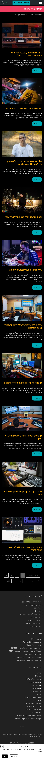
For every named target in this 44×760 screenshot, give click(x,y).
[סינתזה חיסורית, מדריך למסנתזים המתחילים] (22, 91)
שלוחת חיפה (36, 685)
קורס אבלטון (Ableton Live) (31, 642)
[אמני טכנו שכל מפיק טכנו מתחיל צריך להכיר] (22, 200)
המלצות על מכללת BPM (33, 703)
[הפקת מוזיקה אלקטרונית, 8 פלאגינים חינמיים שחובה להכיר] (22, 530)
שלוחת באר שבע (36, 691)
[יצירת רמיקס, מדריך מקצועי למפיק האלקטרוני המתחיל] (22, 474)
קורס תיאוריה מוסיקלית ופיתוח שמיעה (29, 660)
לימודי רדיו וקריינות (35, 617)
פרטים (37, 71)
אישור (5, 756)
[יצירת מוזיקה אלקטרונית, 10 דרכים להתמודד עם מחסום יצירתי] (22, 308)
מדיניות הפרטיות (12, 734)
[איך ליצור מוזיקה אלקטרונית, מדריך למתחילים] (22, 365)
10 (26, 581)
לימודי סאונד (37, 608)
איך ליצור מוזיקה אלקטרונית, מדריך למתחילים (23, 383)
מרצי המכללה (37, 700)
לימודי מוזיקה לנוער (35, 626)
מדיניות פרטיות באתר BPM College (29, 716)
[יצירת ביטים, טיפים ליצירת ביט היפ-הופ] (22, 253)
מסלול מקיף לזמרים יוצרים (33, 654)
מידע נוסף (14, 756)
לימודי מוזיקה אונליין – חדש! (32, 605)
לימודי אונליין (36, 688)
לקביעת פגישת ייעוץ (21, 3)
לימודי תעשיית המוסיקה (33, 623)
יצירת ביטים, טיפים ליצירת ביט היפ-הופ (25, 270)
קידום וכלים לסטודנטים (34, 706)
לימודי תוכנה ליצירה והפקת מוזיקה (30, 614)
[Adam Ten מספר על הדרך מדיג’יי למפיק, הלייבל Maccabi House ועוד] (22, 144)
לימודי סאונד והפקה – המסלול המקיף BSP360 (26, 648)
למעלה (22, 727)
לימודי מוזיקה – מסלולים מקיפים (31, 602)
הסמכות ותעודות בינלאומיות (32, 697)
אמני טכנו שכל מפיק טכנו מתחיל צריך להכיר (23, 217)
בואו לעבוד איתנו (36, 713)
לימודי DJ (38, 611)
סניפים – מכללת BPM (33, 679)
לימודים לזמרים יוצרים (34, 620)
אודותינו (39, 673)
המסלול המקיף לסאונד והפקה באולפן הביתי (27, 657)
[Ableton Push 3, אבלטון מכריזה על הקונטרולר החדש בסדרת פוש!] (22, 35)
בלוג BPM (38, 676)
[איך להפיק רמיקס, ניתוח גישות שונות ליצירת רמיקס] (22, 418)
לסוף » (7, 581)
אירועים (39, 694)
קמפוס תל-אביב (34, 682)
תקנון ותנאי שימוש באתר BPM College (28, 719)
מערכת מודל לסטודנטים (33, 709)
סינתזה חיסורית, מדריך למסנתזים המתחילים (23, 108)
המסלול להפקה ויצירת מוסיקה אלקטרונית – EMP (25, 651)
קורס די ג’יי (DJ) (36, 639)
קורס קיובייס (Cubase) (33, 645)
